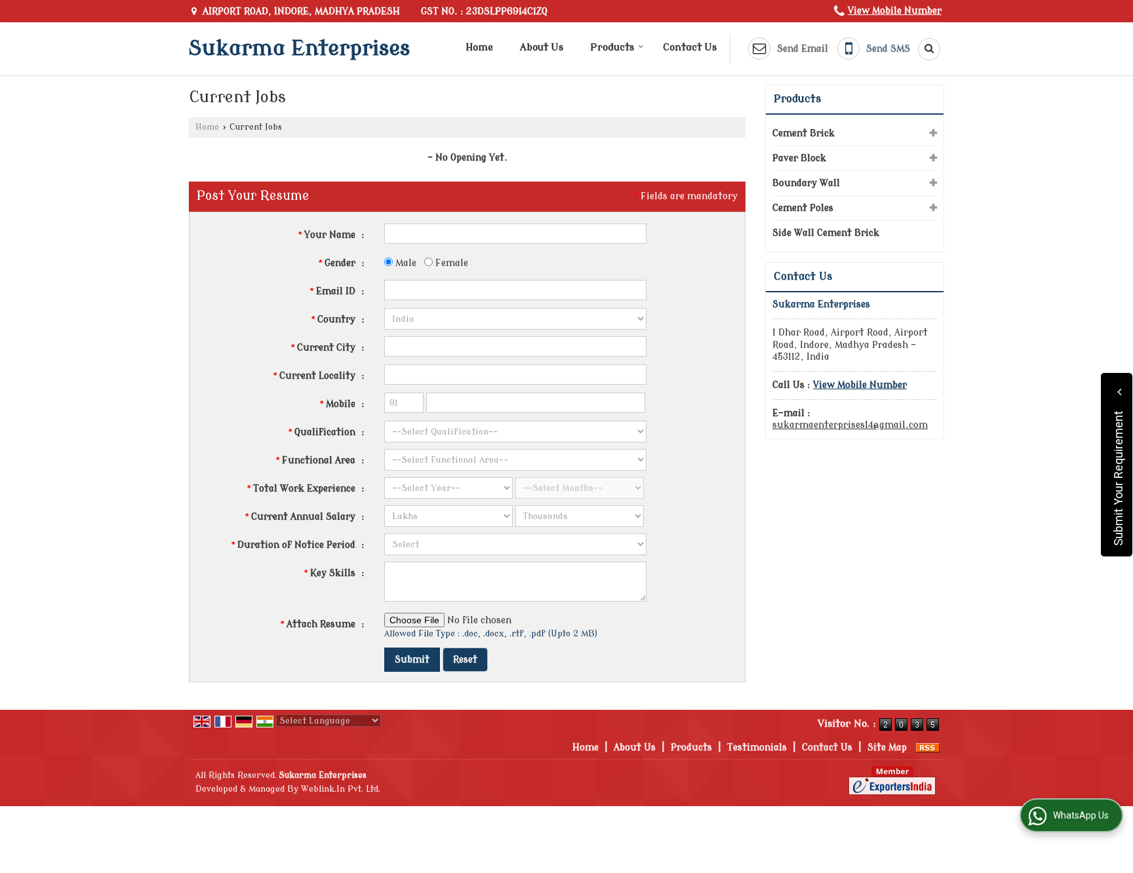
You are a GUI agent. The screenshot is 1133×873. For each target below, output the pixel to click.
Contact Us (690, 47)
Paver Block (799, 158)
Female (450, 263)
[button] (895, 11)
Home (479, 47)
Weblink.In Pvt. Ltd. (340, 789)
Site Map (887, 747)
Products (612, 47)
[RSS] (928, 747)
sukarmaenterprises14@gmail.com (850, 425)
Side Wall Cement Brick (825, 233)
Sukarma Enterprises (299, 48)
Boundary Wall (806, 183)
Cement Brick (803, 133)
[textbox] (515, 346)
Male (404, 263)
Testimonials (757, 747)
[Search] (924, 49)
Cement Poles (802, 208)
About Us (541, 47)
